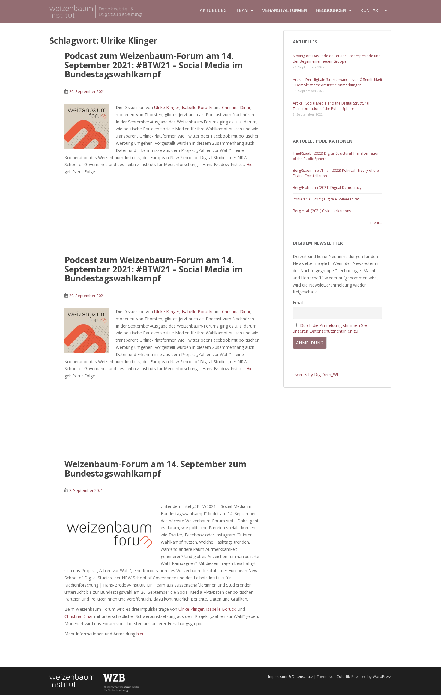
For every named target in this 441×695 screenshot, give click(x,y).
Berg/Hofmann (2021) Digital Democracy (327, 187)
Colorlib (343, 676)
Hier (250, 164)
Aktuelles (213, 10)
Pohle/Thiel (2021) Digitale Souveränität (326, 199)
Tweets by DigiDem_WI (315, 374)
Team (242, 10)
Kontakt (371, 10)
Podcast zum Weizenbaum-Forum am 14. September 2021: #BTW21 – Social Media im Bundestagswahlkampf (153, 65)
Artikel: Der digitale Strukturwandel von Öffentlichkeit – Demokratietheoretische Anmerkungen (337, 82)
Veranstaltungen (284, 10)
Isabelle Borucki (197, 107)
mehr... (376, 222)
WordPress (382, 676)
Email (298, 302)
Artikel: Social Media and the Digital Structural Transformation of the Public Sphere (331, 106)
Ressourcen (331, 10)
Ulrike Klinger (166, 107)
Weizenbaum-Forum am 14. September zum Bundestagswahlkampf (155, 468)
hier (140, 634)
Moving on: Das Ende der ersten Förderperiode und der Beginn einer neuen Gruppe (337, 58)
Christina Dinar (236, 107)
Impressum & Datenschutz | (292, 676)
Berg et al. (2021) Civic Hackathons (322, 210)
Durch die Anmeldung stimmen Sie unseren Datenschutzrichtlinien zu (330, 328)
